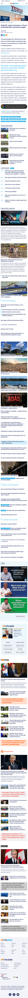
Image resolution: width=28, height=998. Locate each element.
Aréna (15, 968)
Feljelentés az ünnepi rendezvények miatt (12, 431)
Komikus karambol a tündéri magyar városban (13, 453)
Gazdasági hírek (4, 968)
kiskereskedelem (11, 116)
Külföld (2, 945)
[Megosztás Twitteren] (4, 35)
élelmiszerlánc (5, 121)
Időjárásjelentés (17, 964)
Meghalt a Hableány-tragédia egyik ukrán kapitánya (11, 296)
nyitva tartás (21, 121)
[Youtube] (18, 994)
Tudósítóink (24, 943)
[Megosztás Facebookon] (2, 35)
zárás (24, 118)
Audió (12, 951)
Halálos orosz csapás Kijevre (9, 475)
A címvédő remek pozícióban (10, 520)
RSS (14, 989)
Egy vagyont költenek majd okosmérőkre (12, 320)
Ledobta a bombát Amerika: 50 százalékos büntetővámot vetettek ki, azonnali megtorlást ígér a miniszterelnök (14, 773)
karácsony (12, 118)
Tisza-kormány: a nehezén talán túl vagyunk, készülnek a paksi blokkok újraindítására (13, 742)
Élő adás (8, 642)
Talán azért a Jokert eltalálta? (9, 524)
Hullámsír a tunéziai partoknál (10, 485)
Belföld (8, 111)
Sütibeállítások (19, 989)
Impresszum (4, 987)
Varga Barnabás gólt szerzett (9, 514)
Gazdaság (3, 946)
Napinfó (2, 953)
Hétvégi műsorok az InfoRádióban (15, 510)
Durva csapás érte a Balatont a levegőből (12, 557)
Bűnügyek (3, 951)
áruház (19, 118)
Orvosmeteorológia (5, 966)
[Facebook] (14, 994)
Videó (12, 953)
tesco (18, 116)
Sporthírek (16, 966)
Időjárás (23, 953)
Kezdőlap (3, 111)
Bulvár (2, 950)
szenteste (13, 121)
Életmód (24, 946)
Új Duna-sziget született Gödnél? (9, 390)
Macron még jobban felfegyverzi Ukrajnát (12, 489)
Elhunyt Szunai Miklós (9, 324)
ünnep (3, 116)
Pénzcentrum (5, 53)
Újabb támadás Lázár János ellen (11, 312)
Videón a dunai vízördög (8, 301)
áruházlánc (4, 118)
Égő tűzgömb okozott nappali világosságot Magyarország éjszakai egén (13, 701)
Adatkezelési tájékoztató (12, 987)
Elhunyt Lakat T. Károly (7, 329)
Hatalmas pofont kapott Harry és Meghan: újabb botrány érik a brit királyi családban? (13, 794)
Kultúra (13, 945)
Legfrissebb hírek (17, 963)
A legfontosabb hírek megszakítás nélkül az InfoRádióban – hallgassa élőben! (11, 407)
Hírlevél (23, 951)
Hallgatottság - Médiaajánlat (17, 986)
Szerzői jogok (9, 989)
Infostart (3, 31)
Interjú (23, 945)
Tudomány (13, 943)
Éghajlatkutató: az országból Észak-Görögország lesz (9, 373)
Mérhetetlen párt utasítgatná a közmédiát (11, 355)
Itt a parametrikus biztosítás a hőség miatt (12, 458)
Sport (12, 946)
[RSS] (10, 994)
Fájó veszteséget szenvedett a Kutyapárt (13, 309)
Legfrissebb (13, 950)
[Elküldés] (6, 35)
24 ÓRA (12, 168)
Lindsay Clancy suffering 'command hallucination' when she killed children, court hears (14, 928)
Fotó (23, 950)
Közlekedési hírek (4, 964)
